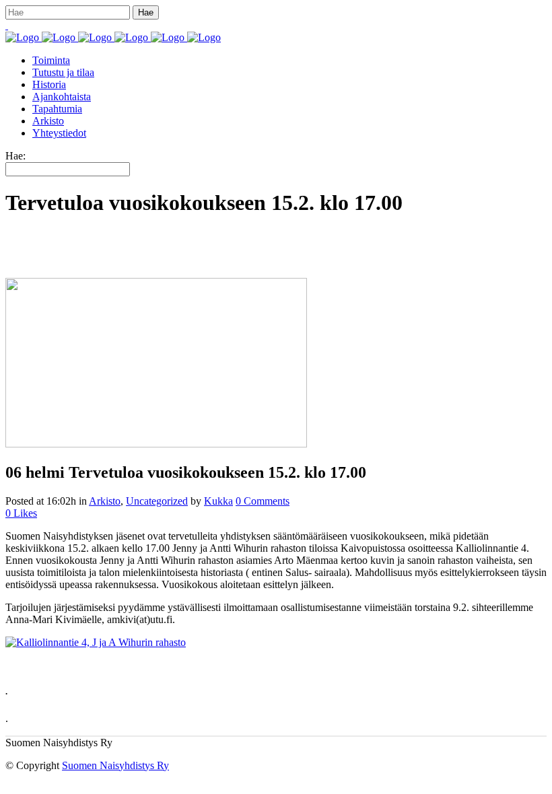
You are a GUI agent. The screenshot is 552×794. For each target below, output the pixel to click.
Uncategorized (157, 501)
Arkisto (104, 501)
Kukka (218, 501)
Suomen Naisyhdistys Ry (115, 765)
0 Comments (262, 501)
